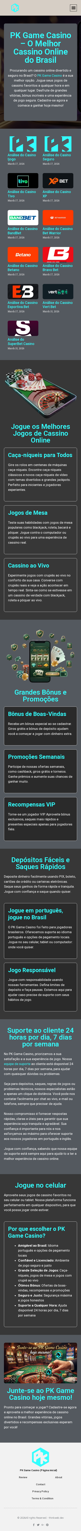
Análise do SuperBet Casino (21, 341)
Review (23, 1477)
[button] (73, 7)
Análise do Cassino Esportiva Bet (23, 305)
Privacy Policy (40, 1491)
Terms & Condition (42, 1498)
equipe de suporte (17, 1064)
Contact (40, 1484)
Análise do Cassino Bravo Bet (58, 268)
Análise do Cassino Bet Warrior (58, 231)
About (58, 1477)
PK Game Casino (49, 75)
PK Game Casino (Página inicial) (38, 1470)
